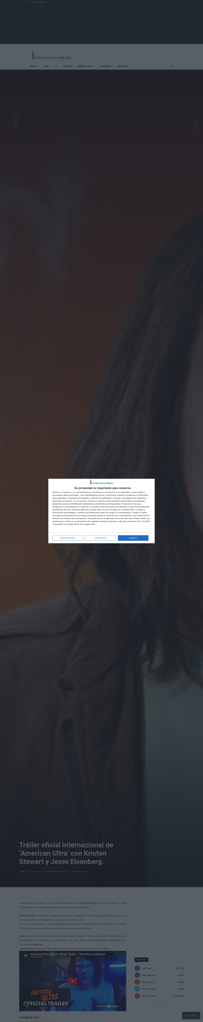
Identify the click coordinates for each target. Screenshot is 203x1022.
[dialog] (101, 511)
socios (73, 492)
